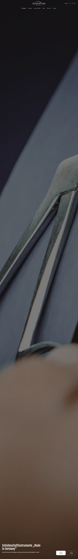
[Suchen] (70, 3)
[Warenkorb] (75, 3)
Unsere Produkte (61, 553)
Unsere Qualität (71, 553)
